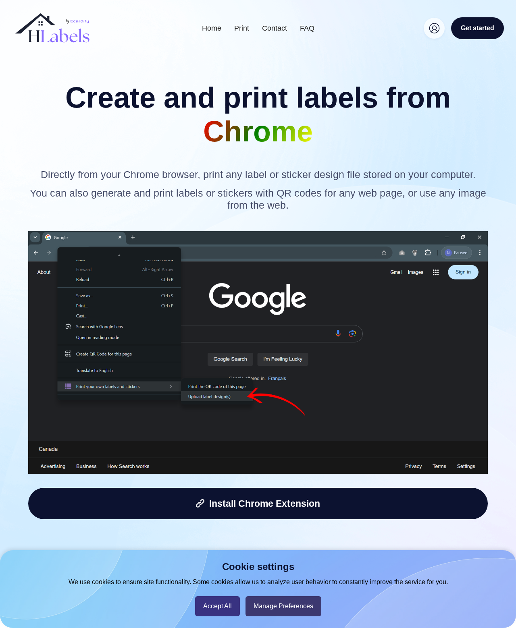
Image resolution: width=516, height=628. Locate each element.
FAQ (307, 28)
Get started (477, 28)
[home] (52, 28)
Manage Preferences (283, 606)
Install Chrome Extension (262, 503)
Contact (274, 28)
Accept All (217, 606)
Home (211, 28)
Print (241, 28)
